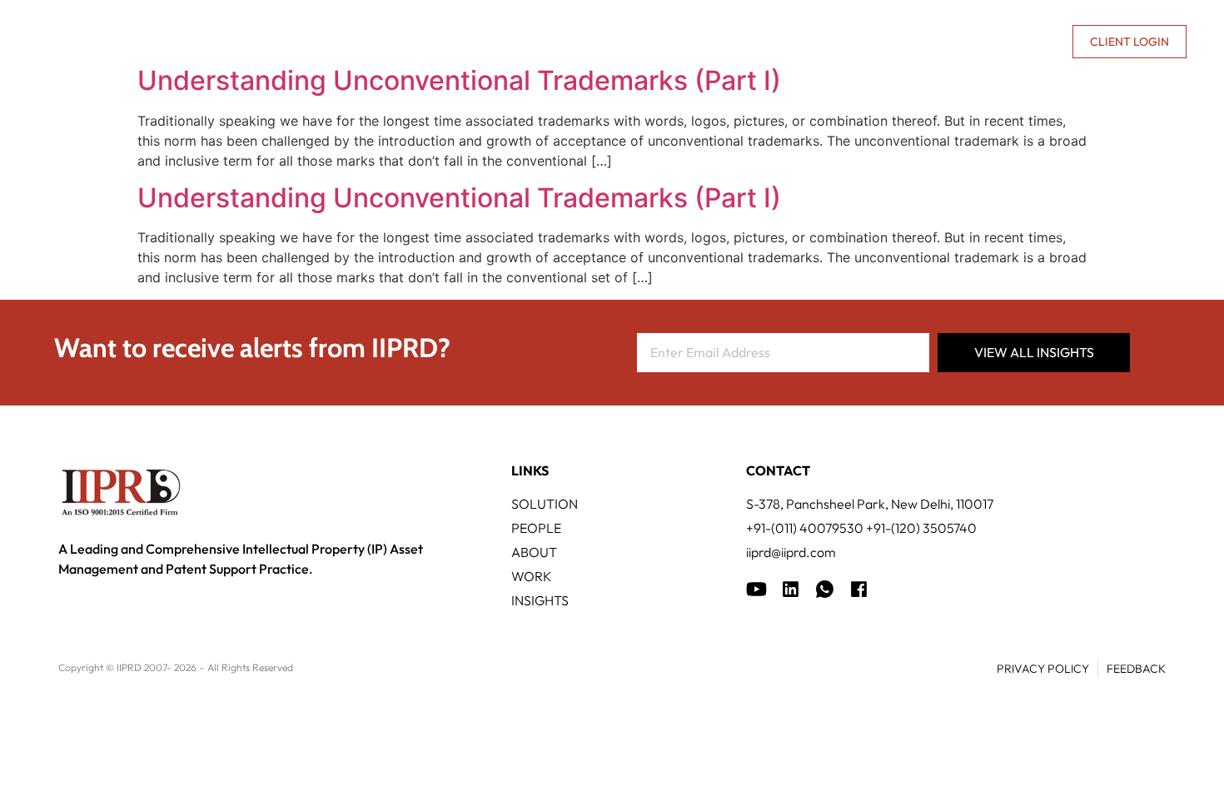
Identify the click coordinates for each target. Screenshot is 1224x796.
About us (917, 41)
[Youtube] (756, 589)
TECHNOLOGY (570, 41)
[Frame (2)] (858, 589)
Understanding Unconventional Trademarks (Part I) (459, 80)
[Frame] (824, 589)
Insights (844, 41)
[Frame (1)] (790, 589)
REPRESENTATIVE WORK (714, 41)
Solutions (462, 41)
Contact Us (1019, 41)
